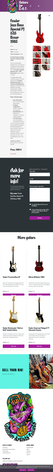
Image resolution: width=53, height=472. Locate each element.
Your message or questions (37, 186)
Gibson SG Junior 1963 (36, 277)
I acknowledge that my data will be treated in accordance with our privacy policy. (40, 211)
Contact (28, 454)
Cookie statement (6, 452)
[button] (38, 6)
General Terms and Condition (9, 449)
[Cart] (30, 6)
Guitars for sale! (29, 447)
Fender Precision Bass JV (11, 277)
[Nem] (51, 468)
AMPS (27, 449)
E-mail (32, 179)
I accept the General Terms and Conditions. (39, 205)
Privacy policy (5, 451)
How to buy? (5, 447)
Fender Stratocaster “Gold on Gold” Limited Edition (13, 329)
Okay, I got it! (23, 469)
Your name (33, 171)
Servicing (28, 451)
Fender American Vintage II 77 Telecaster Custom (39, 329)
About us (28, 452)
